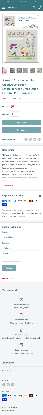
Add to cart (21, 122)
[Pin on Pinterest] (30, 139)
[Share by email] (39, 139)
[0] (38, 7)
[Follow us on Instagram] (8, 384)
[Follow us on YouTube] (12, 384)
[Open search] (34, 7)
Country (5, 232)
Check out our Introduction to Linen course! (21, 2)
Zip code (5, 254)
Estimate (9, 268)
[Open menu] (3, 8)
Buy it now (21, 130)
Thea (4, 98)
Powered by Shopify (8, 410)
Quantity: (5, 114)
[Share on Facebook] (26, 139)
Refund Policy (7, 278)
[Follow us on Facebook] (4, 384)
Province (5, 243)
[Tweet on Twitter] (34, 139)
